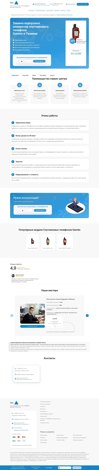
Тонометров (43, 442)
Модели (34, 75)
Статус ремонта (71, 4)
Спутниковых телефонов (79, 437)
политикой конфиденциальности (41, 64)
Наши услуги (43, 416)
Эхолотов (42, 437)
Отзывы (68, 10)
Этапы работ (25, 75)
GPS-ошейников (77, 435)
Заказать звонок (83, 4)
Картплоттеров (61, 440)
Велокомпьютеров (78, 440)
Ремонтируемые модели (46, 413)
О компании (31, 10)
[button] (87, 315)
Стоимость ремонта (45, 401)
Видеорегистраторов (62, 437)
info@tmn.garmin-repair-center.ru (25, 374)
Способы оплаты (44, 422)
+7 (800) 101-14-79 (57, 3)
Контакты (63, 10)
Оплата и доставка (45, 404)
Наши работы (43, 75)
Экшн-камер (43, 440)
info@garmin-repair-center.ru (21, 419)
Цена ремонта (50, 10)
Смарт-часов (60, 435)
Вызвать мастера (33, 326)
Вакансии (57, 10)
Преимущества (15, 75)
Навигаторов (43, 435)
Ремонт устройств (41, 10)
